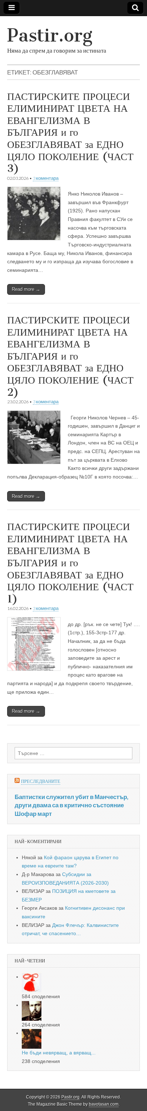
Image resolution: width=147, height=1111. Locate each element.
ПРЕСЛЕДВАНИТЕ (40, 781)
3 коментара (46, 178)
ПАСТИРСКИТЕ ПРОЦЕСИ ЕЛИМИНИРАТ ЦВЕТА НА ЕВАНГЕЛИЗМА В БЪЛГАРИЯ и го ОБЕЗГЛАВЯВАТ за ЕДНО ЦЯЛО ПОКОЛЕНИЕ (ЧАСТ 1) (70, 562)
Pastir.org (49, 35)
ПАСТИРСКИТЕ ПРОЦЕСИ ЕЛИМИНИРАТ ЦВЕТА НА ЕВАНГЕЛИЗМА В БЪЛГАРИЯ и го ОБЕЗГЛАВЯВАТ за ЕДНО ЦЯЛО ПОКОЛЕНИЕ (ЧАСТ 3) (70, 132)
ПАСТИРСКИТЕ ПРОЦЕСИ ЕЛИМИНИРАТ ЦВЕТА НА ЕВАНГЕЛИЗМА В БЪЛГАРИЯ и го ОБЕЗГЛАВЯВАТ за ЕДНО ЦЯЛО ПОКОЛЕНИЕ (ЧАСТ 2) (70, 356)
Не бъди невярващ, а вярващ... (59, 1052)
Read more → (26, 289)
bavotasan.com (103, 1104)
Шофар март (33, 813)
